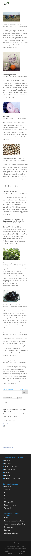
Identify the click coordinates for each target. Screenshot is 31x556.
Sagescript (5, 423)
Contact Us (7, 487)
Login (21, 553)
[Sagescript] (8, 426)
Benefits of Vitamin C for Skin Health (14, 305)
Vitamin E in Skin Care (10, 192)
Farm (6, 493)
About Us (7, 490)
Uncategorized (23, 223)
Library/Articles (9, 502)
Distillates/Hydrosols (11, 533)
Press (6, 496)
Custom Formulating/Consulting (14, 524)
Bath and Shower (9, 469)
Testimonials (8, 508)
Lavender (7, 475)
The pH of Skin (7, 117)
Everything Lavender (9, 75)
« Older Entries (8, 389)
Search (20, 397)
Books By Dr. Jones (10, 505)
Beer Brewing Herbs (9, 263)
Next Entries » (23, 389)
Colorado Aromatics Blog (12, 478)
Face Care (7, 463)
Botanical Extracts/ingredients (14, 521)
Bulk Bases (7, 518)
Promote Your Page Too (8, 447)
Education (7, 530)
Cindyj (6, 26)
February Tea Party (9, 361)
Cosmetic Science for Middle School (14, 333)
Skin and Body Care (10, 466)
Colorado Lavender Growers (12, 25)
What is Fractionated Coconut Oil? (14, 159)
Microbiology (8, 527)
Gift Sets (7, 460)
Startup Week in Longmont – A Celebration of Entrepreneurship (13, 220)
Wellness (7, 472)
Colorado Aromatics (10, 499)
